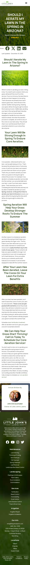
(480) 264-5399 (15, 526)
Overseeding (15, 497)
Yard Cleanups (15, 457)
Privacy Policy (26, 557)
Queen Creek (15, 551)
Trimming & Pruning (15, 455)
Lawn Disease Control (15, 501)
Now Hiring (15, 536)
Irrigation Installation (15, 514)
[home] (7, 3)
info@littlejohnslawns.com (15, 524)
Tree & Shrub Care (15, 504)
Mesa (15, 548)
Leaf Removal (15, 465)
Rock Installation (15, 480)
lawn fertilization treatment (17, 322)
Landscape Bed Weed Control (15, 467)
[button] (26, 3)
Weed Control (15, 494)
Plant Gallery (15, 477)
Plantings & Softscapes (15, 475)
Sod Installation (15, 482)
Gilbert (15, 543)
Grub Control (15, 499)
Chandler (15, 546)
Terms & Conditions (19, 557)
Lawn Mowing (15, 453)
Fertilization (15, 492)
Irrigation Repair (15, 512)
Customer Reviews (15, 533)
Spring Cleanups (15, 462)
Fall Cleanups (15, 460)
